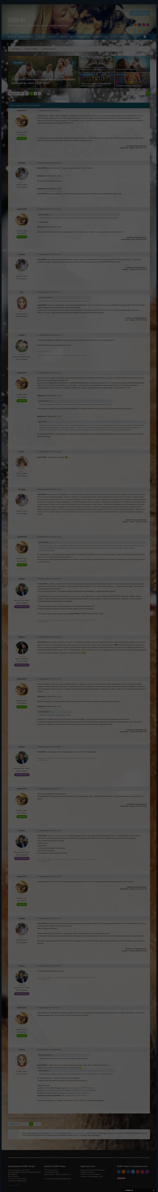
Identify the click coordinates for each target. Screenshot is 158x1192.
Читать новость (79, 619)
